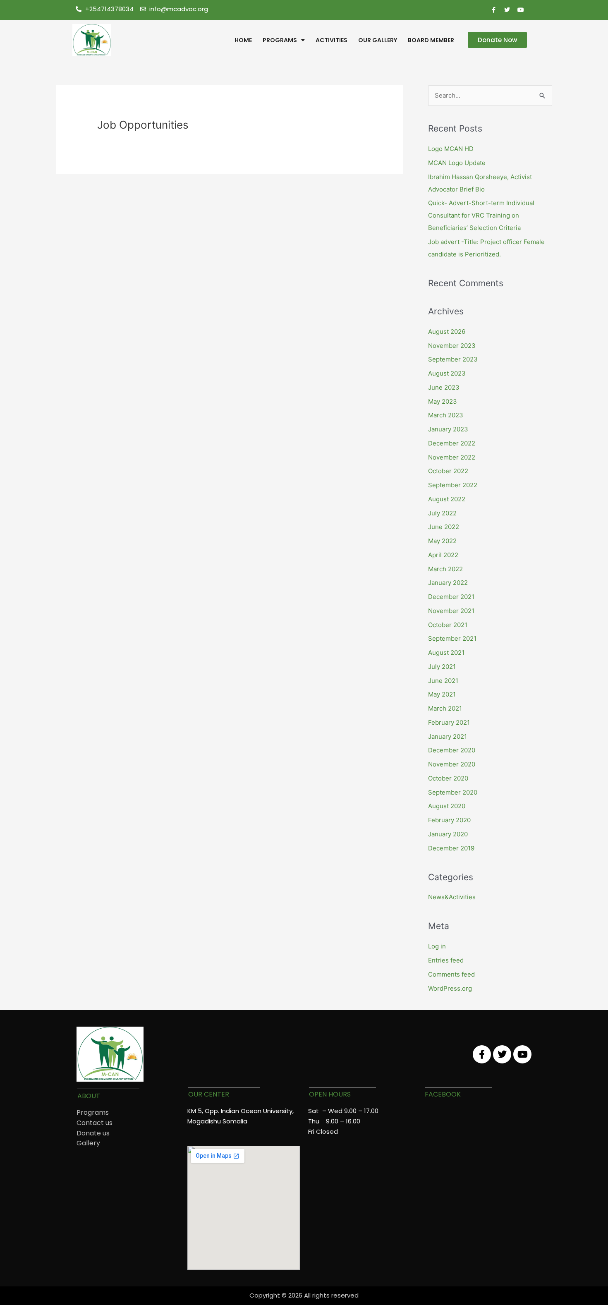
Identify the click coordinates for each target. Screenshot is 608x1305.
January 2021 (447, 736)
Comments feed (451, 974)
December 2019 (451, 848)
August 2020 (446, 806)
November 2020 (451, 764)
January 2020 (448, 834)
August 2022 (446, 499)
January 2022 (448, 583)
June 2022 (443, 527)
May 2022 (442, 541)
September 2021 (452, 638)
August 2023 (447, 373)
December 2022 (451, 443)
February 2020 (449, 820)
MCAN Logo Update (457, 163)
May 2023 (442, 401)
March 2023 (445, 415)
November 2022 (451, 457)
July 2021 (442, 666)
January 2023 (448, 429)
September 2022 (452, 485)
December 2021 (451, 597)
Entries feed (446, 960)
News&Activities (452, 897)
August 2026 (446, 331)
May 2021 (442, 694)
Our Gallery (377, 40)
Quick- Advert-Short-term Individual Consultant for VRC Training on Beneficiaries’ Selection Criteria (481, 215)
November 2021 (451, 611)
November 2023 (452, 346)
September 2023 (453, 359)
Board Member (431, 40)
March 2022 (445, 569)
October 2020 (448, 778)
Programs (280, 40)
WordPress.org (450, 988)
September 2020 (452, 792)
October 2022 (448, 471)
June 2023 (444, 387)
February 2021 (449, 722)
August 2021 (446, 652)
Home (243, 40)
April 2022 (443, 555)
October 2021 (447, 625)
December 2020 (451, 750)
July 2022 (442, 513)
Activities (331, 40)
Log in (437, 946)
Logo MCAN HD (451, 149)
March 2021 (445, 708)
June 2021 (443, 681)
